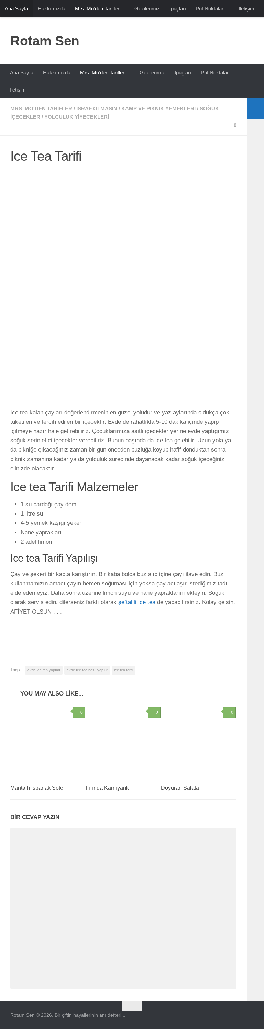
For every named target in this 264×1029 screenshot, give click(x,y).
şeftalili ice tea (137, 602)
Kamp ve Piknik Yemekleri (158, 109)
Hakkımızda (51, 8)
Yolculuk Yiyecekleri (76, 117)
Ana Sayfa (16, 8)
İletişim (246, 8)
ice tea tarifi (123, 670)
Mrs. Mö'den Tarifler (41, 109)
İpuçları (177, 8)
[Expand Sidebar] (255, 108)
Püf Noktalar (209, 8)
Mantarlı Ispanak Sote (36, 788)
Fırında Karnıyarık (107, 788)
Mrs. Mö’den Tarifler (97, 8)
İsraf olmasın (96, 109)
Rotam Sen (44, 40)
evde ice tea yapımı (44, 670)
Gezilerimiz (147, 8)
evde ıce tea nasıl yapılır (87, 670)
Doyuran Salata (180, 788)
